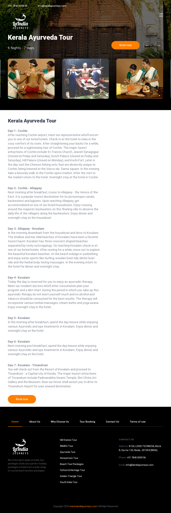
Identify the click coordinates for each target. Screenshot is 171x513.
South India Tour (68, 482)
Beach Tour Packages (71, 464)
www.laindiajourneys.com (83, 506)
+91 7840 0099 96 (17, 5)
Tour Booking (87, 421)
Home (15, 421)
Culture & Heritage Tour (72, 470)
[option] (85, 79)
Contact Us (112, 421)
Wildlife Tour (66, 446)
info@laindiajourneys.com (52, 5)
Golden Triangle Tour (71, 476)
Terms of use (137, 421)
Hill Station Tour (68, 440)
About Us (34, 421)
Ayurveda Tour (67, 452)
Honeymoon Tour (69, 458)
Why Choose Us (60, 421)
